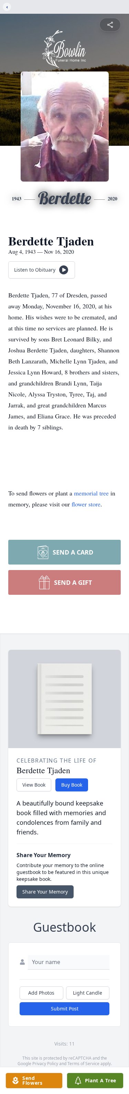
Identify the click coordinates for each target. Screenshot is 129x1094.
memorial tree (91, 493)
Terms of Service (83, 1063)
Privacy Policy (45, 1063)
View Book (33, 784)
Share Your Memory (45, 891)
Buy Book (71, 784)
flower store (86, 504)
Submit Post (64, 1008)
